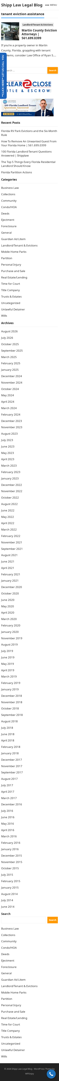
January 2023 (10, 478)
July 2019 (7, 651)
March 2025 (9, 357)
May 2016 (7, 823)
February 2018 (10, 747)
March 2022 (9, 529)
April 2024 (7, 402)
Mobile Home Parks (13, 252)
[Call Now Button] (51, 1074)
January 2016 (10, 849)
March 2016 (9, 836)
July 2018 (7, 728)
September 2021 (12, 549)
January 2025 (10, 370)
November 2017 (11, 766)
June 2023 (7, 446)
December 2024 (11, 376)
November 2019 (11, 638)
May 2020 (7, 606)
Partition (6, 258)
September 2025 (12, 350)
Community (9, 200)
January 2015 (10, 887)
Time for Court (10, 284)
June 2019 (7, 657)
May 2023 (7, 453)
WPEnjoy (29, 1073)
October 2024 (10, 389)
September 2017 (12, 772)
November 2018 (11, 702)
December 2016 (11, 804)
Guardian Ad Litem (13, 239)
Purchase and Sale (13, 271)
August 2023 (9, 433)
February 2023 (10, 472)
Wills (4, 315)
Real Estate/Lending (14, 277)
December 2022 (11, 485)
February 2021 (10, 574)
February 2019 (10, 683)
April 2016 (7, 830)
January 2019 (10, 689)
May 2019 (7, 664)
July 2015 (7, 875)
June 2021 (7, 561)
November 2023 (11, 427)
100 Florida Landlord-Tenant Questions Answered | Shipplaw (26, 153)
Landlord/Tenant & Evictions (38, 24)
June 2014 (7, 906)
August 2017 (9, 779)
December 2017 (11, 760)
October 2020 (10, 593)
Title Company (10, 290)
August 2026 (9, 331)
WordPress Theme (43, 1068)
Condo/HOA (9, 207)
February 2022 (10, 536)
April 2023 (7, 459)
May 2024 (7, 395)
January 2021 (10, 580)
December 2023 (11, 421)
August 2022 (9, 504)
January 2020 (10, 632)
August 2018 (9, 721)
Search (5, 914)
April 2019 (7, 670)
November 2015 (11, 862)
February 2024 (10, 414)
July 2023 (7, 440)
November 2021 (11, 542)
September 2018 (12, 715)
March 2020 (9, 619)
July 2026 (7, 338)
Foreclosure (9, 226)
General (6, 232)
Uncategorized (10, 303)
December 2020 (11, 587)
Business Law (10, 188)
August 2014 (9, 894)
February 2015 (10, 881)
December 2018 (11, 696)
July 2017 (7, 785)
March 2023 (9, 465)
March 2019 (9, 676)
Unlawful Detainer (13, 309)
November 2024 (11, 382)
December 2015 (11, 855)
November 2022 (11, 491)
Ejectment (7, 220)
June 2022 (7, 510)
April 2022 (7, 523)
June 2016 (7, 817)
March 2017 (9, 798)
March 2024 (9, 408)
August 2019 (9, 644)
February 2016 (10, 843)
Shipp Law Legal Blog (21, 5)
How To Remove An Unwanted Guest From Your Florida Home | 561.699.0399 (29, 143)
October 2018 (10, 708)
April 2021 (7, 568)
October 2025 (10, 344)
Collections (8, 194)
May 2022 (7, 517)
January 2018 (10, 753)
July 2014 (7, 900)
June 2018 (7, 734)
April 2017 (7, 791)
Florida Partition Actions (17, 172)
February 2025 (10, 363)
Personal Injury (11, 264)
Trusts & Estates (11, 296)
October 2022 (10, 497)
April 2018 (7, 740)
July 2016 (7, 811)
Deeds (5, 213)
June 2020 (7, 600)
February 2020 (10, 625)
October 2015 (10, 868)
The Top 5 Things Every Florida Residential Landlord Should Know (28, 164)
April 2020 (7, 612)
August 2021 (9, 555)
